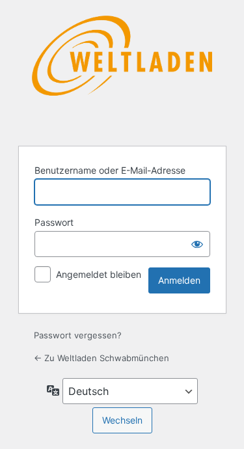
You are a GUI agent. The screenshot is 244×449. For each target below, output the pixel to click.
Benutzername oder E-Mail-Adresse (109, 170)
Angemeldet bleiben (98, 274)
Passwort (54, 222)
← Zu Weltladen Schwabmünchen (101, 358)
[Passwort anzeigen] (197, 244)
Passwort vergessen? (78, 335)
